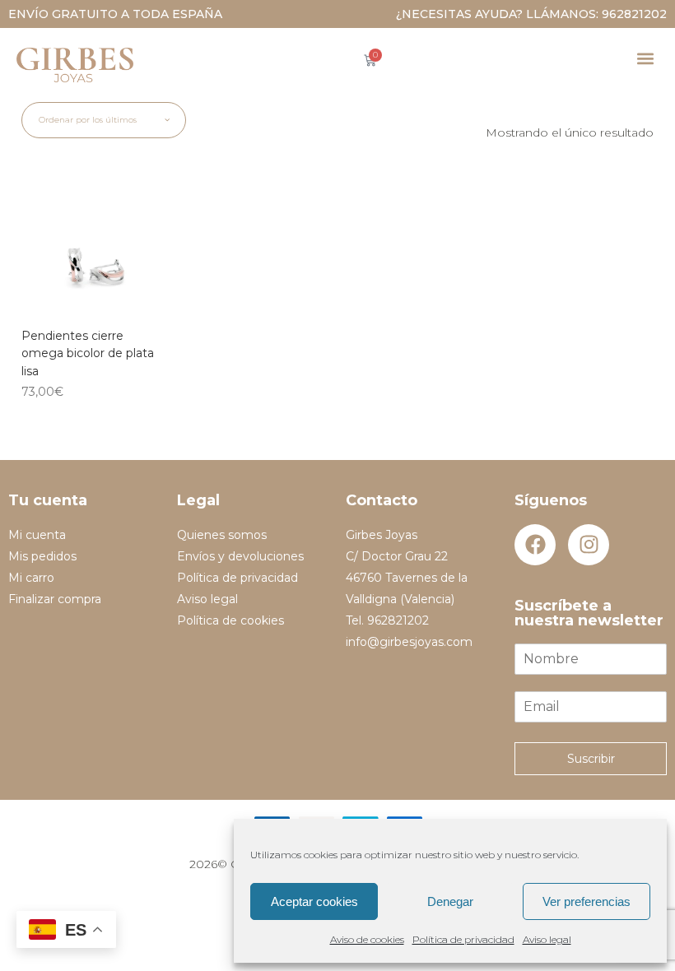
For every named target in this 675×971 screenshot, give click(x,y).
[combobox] (103, 120)
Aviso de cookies (367, 939)
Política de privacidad (463, 939)
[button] (645, 58)
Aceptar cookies (314, 901)
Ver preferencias (586, 901)
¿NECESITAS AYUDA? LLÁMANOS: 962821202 (531, 14)
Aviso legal (547, 939)
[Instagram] (588, 544)
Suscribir (591, 758)
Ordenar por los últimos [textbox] (88, 119)
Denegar (450, 901)
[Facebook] (535, 544)
